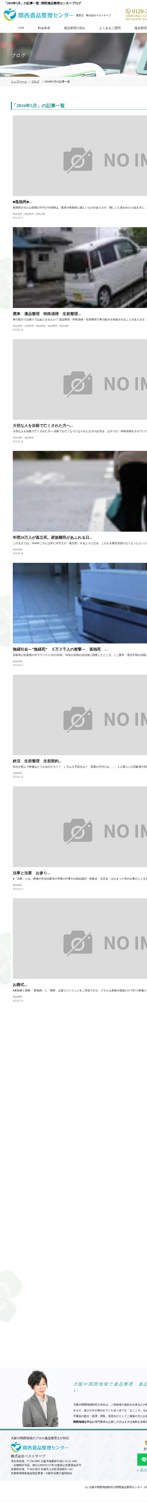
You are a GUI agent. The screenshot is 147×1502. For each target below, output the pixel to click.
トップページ (19, 81)
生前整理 (29, 326)
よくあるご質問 (110, 28)
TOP (21, 28)
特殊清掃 (17, 214)
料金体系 (44, 28)
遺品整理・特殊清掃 (34, 214)
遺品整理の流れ (74, 28)
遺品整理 (40, 326)
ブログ (35, 81)
